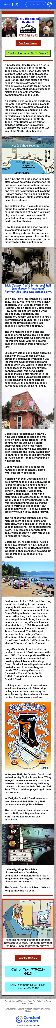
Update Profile (24, 1009)
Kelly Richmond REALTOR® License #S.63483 (28, 986)
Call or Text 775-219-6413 (28, 971)
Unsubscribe (11, 1009)
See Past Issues (28, 43)
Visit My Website (28, 958)
